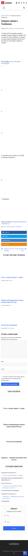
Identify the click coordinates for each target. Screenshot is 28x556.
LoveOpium (7, 2)
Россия (22, 28)
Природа (16, 28)
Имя (2, 361)
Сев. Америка (11, 328)
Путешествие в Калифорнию (14, 442)
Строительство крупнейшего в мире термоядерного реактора (12, 486)
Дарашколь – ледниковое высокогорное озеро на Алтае (14, 459)
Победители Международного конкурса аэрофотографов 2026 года (14, 425)
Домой (3, 15)
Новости (8, 15)
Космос (11, 280)
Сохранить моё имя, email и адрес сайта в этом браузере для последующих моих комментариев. (12, 378)
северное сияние (10, 226)
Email (3, 369)
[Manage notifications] (24, 552)
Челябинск (18, 226)
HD (5, 226)
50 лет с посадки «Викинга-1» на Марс (14, 408)
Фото (10, 305)
